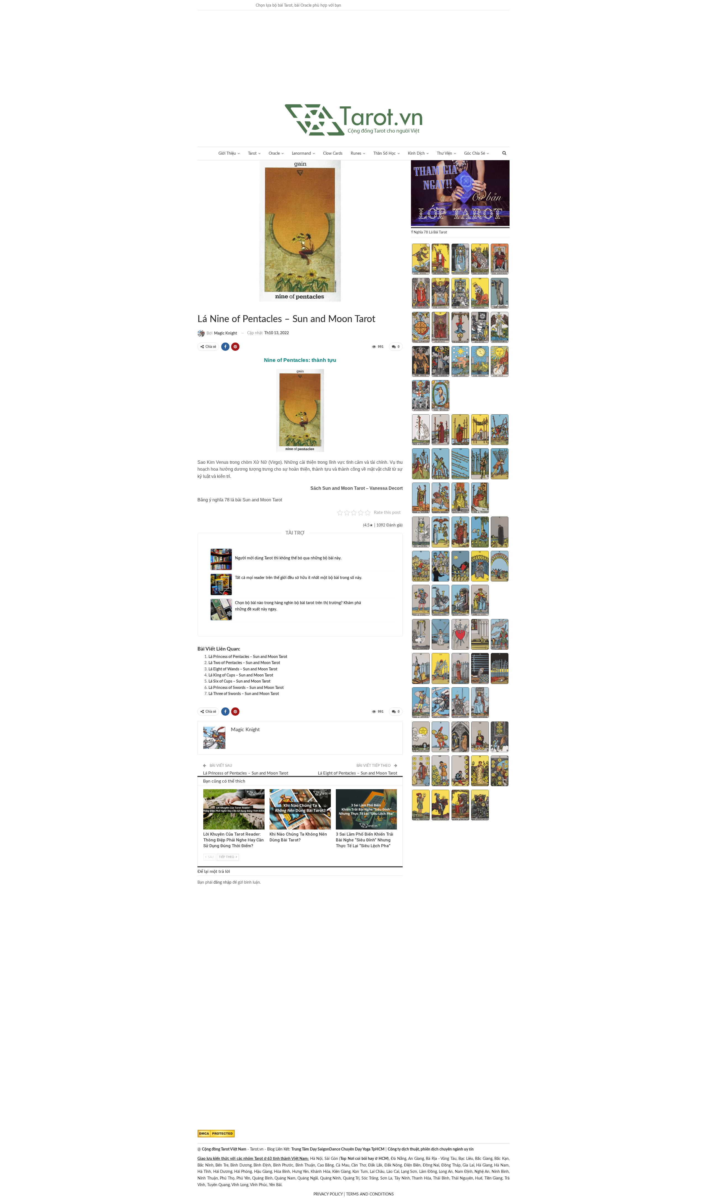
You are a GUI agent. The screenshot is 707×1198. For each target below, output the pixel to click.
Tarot (252, 154)
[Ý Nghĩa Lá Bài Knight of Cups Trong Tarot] (440, 601)
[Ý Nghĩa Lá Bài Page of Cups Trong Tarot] (421, 601)
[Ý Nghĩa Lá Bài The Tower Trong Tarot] (440, 362)
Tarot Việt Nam (204, 307)
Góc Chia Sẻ (474, 154)
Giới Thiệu (227, 154)
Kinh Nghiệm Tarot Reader (205, 789)
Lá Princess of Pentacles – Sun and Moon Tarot (248, 657)
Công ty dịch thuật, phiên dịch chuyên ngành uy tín (431, 1149)
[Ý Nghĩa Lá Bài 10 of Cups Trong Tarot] (499, 567)
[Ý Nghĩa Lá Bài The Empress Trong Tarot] (480, 260)
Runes (356, 154)
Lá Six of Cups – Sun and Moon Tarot (239, 681)
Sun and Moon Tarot (199, 307)
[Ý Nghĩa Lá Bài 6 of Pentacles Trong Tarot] (421, 771)
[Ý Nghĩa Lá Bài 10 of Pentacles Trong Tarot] (499, 771)
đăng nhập (222, 882)
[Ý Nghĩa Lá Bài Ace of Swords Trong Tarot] (421, 635)
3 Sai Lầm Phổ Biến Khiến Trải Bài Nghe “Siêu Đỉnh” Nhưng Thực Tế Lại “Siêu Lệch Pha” (364, 840)
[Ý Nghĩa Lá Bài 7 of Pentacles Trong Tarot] (440, 771)
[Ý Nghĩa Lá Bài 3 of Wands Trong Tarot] (460, 430)
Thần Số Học (384, 154)
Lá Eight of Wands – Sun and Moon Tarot (243, 669)
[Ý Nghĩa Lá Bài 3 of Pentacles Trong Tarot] (460, 738)
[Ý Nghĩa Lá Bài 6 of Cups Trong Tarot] (421, 567)
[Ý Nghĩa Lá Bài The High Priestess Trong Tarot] (460, 260)
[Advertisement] (353, 62)
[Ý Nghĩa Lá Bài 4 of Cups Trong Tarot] (480, 533)
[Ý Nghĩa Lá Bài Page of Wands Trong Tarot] (421, 499)
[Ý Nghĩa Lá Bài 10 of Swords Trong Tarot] (499, 669)
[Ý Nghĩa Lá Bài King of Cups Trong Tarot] (480, 601)
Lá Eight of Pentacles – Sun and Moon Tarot (357, 773)
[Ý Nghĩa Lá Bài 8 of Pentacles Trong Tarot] (460, 771)
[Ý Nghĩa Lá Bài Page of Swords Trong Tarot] (421, 703)
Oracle (274, 154)
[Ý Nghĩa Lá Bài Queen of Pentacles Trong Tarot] (460, 806)
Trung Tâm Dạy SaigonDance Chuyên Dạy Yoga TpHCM (337, 1149)
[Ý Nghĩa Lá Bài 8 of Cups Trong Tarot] (460, 567)
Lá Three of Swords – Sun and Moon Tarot (244, 694)
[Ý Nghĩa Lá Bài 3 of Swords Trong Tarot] (460, 635)
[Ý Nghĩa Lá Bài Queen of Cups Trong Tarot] (460, 601)
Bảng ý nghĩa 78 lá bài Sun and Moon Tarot (239, 499)
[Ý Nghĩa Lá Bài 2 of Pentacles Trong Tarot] (440, 738)
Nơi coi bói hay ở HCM (368, 1159)
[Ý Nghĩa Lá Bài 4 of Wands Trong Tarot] (480, 430)
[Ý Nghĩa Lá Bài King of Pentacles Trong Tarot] (480, 806)
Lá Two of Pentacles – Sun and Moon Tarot (244, 663)
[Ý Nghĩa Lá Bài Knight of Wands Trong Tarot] (440, 499)
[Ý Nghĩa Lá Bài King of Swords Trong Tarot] (480, 703)
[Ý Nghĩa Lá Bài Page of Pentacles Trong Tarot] (421, 806)
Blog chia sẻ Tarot (338, 789)
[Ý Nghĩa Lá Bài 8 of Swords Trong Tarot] (460, 669)
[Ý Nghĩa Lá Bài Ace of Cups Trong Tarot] (421, 533)
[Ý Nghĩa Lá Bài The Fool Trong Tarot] (421, 260)
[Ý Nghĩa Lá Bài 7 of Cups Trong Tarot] (440, 567)
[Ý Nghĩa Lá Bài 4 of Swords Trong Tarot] (480, 635)
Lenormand (301, 154)
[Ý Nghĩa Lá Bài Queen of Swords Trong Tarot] (460, 703)
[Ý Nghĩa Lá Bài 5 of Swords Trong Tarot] (499, 635)
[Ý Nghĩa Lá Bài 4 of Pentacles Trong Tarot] (480, 738)
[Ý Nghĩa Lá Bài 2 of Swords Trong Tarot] (440, 635)
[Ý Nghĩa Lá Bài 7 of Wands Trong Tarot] (440, 464)
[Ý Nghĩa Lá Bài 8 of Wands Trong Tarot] (460, 464)
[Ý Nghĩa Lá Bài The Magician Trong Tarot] (440, 260)
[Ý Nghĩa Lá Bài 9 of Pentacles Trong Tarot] (480, 771)
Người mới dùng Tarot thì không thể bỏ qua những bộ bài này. (288, 558)
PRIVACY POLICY (328, 1194)
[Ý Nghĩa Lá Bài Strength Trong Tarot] (480, 294)
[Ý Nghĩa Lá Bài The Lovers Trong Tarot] (440, 294)
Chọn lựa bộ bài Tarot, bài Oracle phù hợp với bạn (298, 5)
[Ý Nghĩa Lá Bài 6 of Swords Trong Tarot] (421, 669)
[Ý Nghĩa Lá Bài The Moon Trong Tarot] (480, 362)
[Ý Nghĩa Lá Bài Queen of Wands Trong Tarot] (460, 499)
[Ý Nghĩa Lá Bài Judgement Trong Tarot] (421, 396)
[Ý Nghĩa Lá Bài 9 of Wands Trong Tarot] (480, 464)
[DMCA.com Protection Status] (216, 1134)
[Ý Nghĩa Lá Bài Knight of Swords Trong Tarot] (440, 703)
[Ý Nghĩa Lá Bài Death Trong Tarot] (480, 328)
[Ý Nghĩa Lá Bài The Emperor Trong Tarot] (499, 260)
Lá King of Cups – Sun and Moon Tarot (241, 675)
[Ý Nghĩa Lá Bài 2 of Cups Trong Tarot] (440, 533)
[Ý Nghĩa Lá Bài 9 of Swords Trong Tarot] (480, 669)
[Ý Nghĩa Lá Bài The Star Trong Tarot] (460, 362)
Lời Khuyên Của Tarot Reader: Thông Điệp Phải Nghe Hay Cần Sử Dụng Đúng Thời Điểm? (233, 840)
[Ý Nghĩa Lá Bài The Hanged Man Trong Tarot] (460, 328)
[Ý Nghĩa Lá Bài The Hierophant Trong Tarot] (421, 294)
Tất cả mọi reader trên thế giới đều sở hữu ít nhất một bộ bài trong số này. (298, 578)
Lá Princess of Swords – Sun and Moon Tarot (246, 688)
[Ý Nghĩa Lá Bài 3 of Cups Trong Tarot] (460, 533)
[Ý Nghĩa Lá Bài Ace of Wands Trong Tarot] (421, 430)
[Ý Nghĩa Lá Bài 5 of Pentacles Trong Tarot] (499, 738)
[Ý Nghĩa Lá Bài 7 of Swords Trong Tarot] (440, 669)
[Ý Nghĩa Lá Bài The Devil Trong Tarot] (421, 362)
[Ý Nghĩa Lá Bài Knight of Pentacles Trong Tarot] (440, 806)
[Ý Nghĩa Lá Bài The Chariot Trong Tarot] (460, 294)
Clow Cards (332, 154)
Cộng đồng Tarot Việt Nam (224, 1149)
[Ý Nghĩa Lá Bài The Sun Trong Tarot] (499, 362)
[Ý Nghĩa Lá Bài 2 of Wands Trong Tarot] (440, 430)
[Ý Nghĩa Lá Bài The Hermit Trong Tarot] (499, 294)
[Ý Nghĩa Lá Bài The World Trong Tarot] (440, 396)
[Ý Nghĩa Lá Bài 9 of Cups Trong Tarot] (480, 567)
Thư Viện (444, 154)
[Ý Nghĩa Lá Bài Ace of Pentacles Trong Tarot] (421, 738)
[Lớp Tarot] (460, 194)
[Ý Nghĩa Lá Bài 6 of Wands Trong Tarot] (421, 464)
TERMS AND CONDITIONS (370, 1194)
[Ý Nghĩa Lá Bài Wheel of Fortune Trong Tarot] (421, 328)
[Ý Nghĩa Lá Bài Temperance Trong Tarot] (499, 328)
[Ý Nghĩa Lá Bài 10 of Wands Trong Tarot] (499, 464)
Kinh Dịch (416, 154)
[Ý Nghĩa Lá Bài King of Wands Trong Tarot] (480, 499)
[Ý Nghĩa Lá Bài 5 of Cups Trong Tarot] (499, 533)
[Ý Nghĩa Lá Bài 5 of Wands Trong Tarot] (499, 430)
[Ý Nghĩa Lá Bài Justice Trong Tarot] (440, 328)
